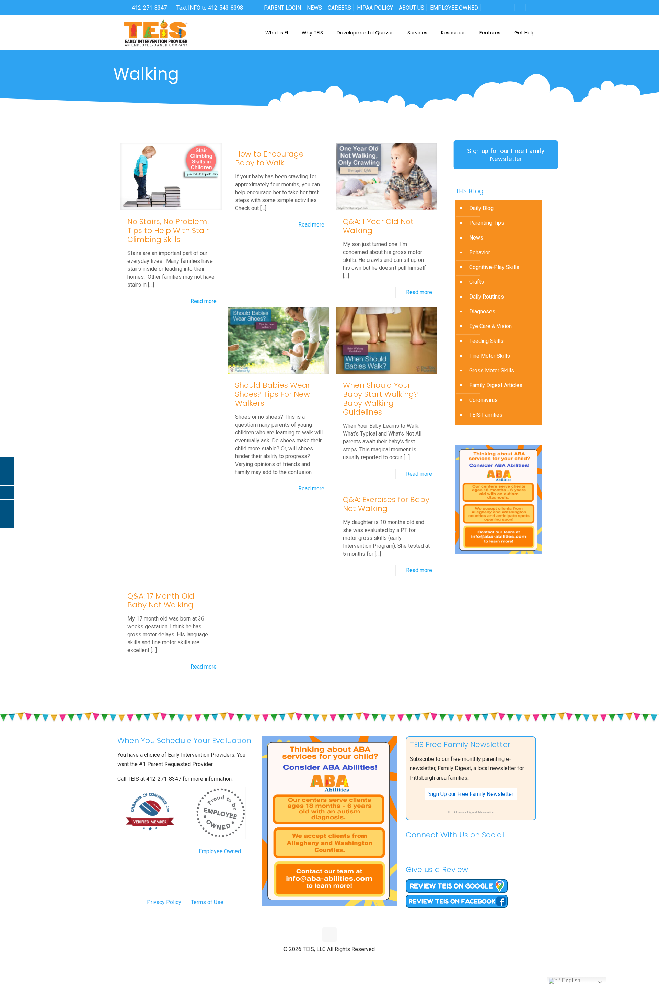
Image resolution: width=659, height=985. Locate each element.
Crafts (476, 282)
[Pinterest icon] (336, 961)
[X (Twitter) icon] (322, 961)
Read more (203, 301)
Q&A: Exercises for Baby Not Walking (386, 504)
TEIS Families (485, 415)
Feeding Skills (486, 341)
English (570, 980)
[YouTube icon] (329, 961)
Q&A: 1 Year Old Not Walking (378, 226)
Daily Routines (486, 296)
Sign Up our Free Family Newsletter (470, 794)
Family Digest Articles (495, 385)
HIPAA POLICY (375, 7)
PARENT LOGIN (282, 7)
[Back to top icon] (329, 934)
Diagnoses (482, 311)
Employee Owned (220, 851)
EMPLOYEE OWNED (454, 7)
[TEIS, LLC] (156, 32)
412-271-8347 (148, 7)
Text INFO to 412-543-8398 (209, 7)
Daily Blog (481, 208)
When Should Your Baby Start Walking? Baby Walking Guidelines (380, 398)
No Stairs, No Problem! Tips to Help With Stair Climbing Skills (168, 230)
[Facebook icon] (315, 961)
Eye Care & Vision (490, 326)
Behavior (479, 252)
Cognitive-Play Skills (494, 267)
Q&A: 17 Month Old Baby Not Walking (160, 600)
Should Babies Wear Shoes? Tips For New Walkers (272, 394)
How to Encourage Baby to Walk (269, 158)
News (476, 237)
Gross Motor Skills (491, 370)
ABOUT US (411, 7)
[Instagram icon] (344, 961)
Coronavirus (483, 400)
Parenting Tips (486, 223)
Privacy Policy (164, 902)
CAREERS (339, 7)
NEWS (314, 7)
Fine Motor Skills (489, 355)
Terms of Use (207, 902)
